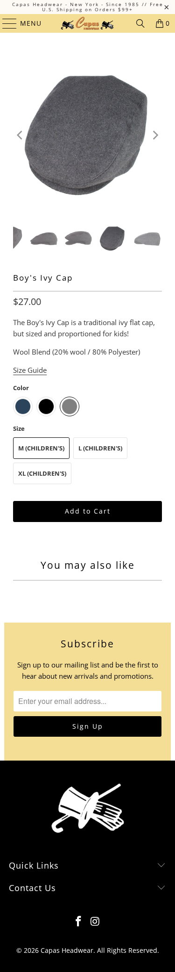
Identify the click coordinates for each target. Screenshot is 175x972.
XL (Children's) (42, 473)
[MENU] (5, 23)
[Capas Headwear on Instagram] (96, 921)
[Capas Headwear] (88, 23)
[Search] (140, 23)
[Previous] (20, 135)
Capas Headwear (67, 950)
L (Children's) (100, 448)
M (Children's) (41, 448)
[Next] (154, 135)
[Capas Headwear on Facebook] (79, 921)
